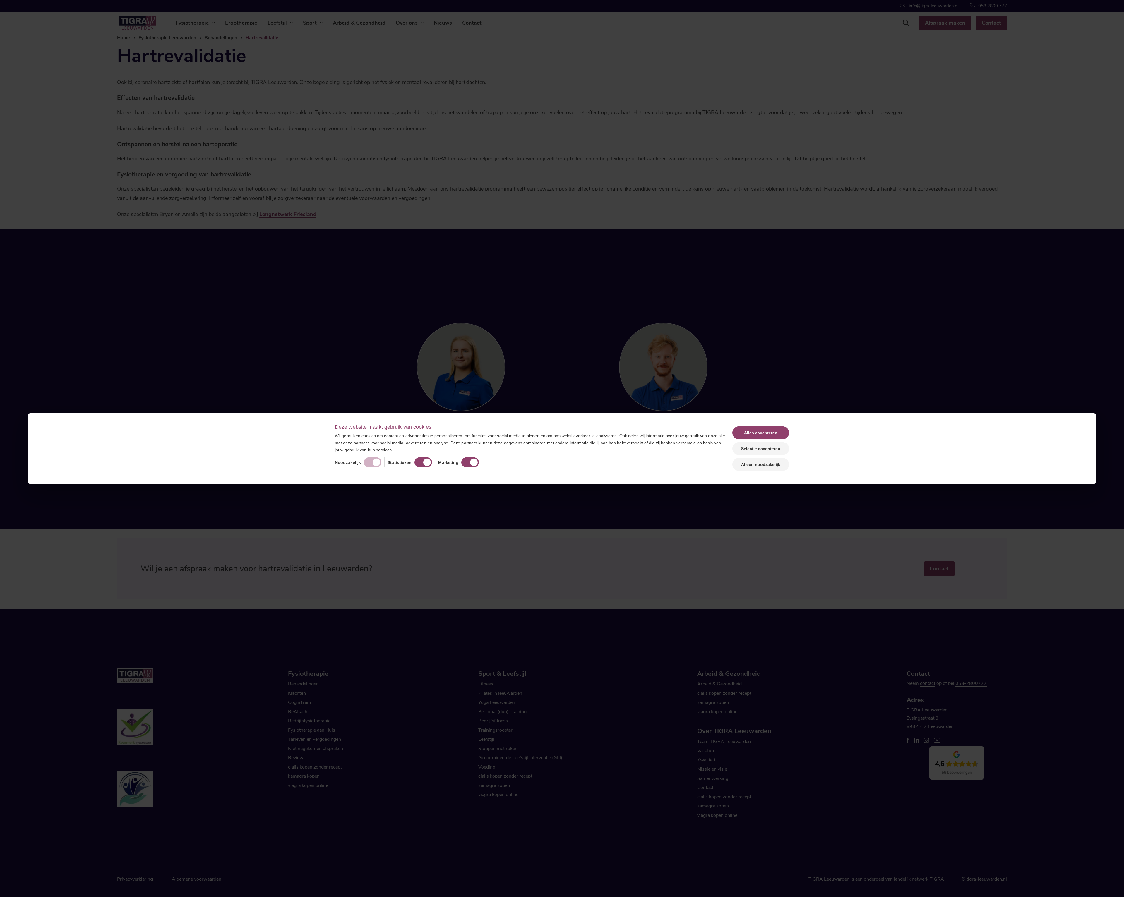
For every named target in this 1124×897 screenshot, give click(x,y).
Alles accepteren (760, 432)
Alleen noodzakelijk (760, 464)
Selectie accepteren (760, 448)
